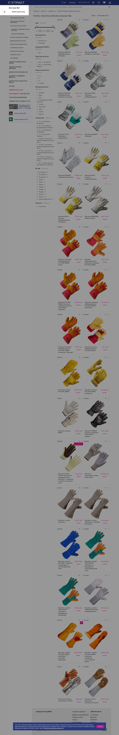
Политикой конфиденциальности (54, 728)
